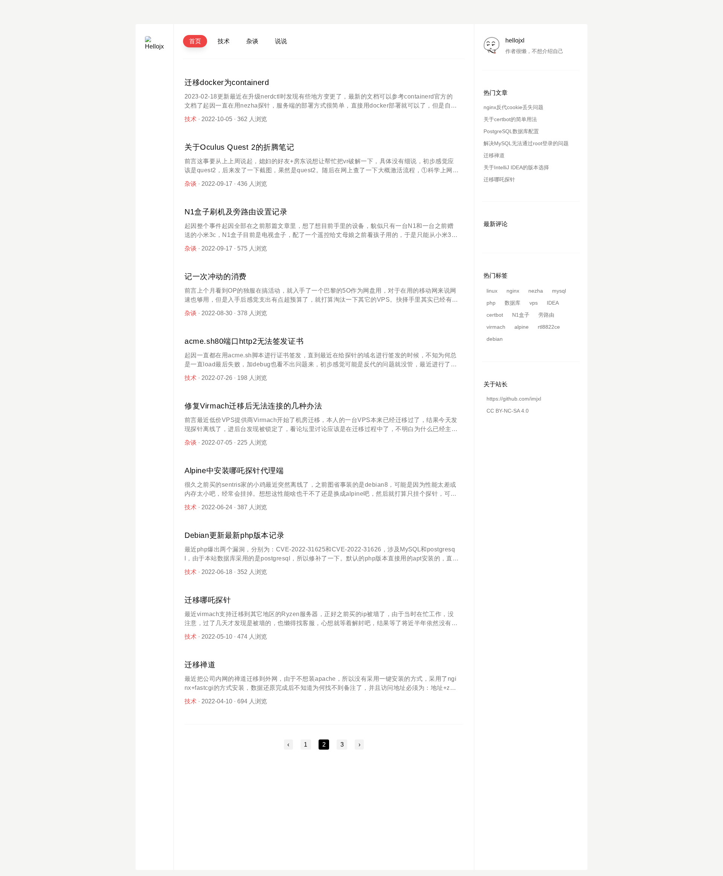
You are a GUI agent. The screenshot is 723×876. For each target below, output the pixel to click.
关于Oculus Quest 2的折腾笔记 (239, 147)
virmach (496, 327)
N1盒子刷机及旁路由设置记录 (236, 212)
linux (492, 291)
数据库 (512, 303)
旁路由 (546, 315)
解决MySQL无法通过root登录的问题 (526, 143)
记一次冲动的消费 (216, 276)
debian (495, 339)
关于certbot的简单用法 (510, 119)
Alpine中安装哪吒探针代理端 (234, 470)
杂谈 (252, 41)
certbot (495, 315)
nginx (512, 291)
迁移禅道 (200, 664)
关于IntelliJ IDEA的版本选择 (516, 167)
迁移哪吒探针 (208, 600)
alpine (521, 327)
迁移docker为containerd (227, 82)
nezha (535, 291)
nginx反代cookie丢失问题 (513, 107)
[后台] (154, 123)
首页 (195, 41)
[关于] (154, 74)
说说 (281, 41)
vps (533, 303)
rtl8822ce (549, 327)
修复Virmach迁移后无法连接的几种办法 (253, 406)
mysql (559, 291)
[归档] (154, 107)
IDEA (553, 303)
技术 (224, 41)
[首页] (154, 90)
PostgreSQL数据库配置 (511, 131)
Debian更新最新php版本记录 (234, 535)
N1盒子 (520, 315)
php (491, 303)
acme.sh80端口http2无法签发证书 (244, 341)
